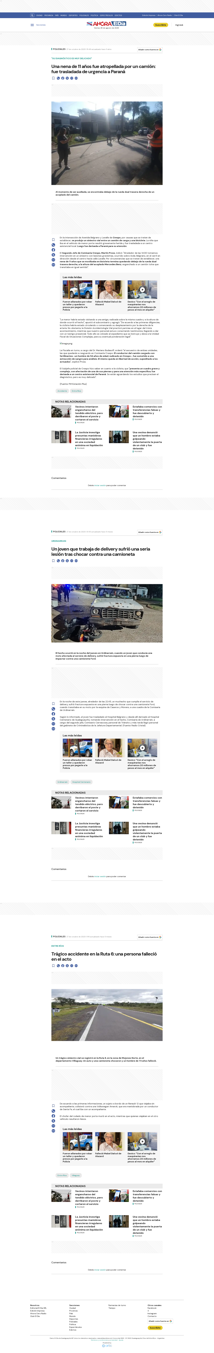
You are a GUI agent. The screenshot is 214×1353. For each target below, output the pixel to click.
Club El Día (178, 15)
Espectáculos (106, 15)
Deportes (73, 15)
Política (94, 15)
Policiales (84, 15)
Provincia (48, 15)
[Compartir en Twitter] (67, 78)
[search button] (32, 15)
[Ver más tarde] (53, 78)
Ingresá (179, 24)
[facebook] (62, 78)
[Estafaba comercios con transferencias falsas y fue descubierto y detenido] (119, 411)
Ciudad (39, 15)
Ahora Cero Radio (165, 15)
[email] (71, 78)
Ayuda (121, 1340)
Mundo (64, 15)
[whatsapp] (58, 78)
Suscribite (160, 24)
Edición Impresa (148, 15)
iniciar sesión (100, 485)
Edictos (118, 15)
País (57, 15)
